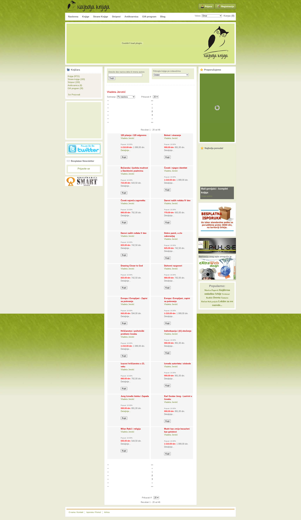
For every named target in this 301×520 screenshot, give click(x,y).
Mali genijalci (213, 301)
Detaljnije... (126, 150)
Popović (211, 290)
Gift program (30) (75, 88)
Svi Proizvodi (74, 94)
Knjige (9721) (74, 76)
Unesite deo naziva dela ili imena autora (126, 72)
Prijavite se (84, 168)
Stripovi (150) (74, 82)
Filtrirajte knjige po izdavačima (167, 71)
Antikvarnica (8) (75, 85)
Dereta (216, 297)
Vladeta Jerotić (127, 138)
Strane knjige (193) (76, 79)
